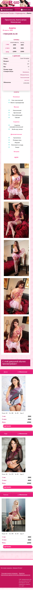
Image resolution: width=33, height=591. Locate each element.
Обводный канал (24, 75)
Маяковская (26, 72)
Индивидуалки (20, 13)
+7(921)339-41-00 (10, 34)
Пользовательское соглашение (9, 573)
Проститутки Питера (7, 13)
